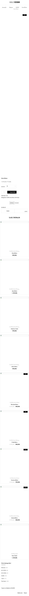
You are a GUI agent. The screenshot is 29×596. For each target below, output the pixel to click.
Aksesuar (3, 567)
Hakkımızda (19, 593)
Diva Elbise (14, 253)
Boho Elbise (14, 366)
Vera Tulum (14, 555)
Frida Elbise (14, 442)
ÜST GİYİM (3, 573)
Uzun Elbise (16, 402)
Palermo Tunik (14, 328)
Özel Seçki (17, 197)
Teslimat (17, 202)
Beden (3, 186)
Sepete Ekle (12, 192)
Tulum (16, 553)
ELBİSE (17, 7)
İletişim (25, 593)
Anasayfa (4, 7)
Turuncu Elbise (14, 480)
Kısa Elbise (24, 7)
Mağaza (11, 7)
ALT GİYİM (3, 570)
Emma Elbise (14, 518)
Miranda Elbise (14, 404)
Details (12, 202)
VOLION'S (13, 588)
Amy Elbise (14, 291)
